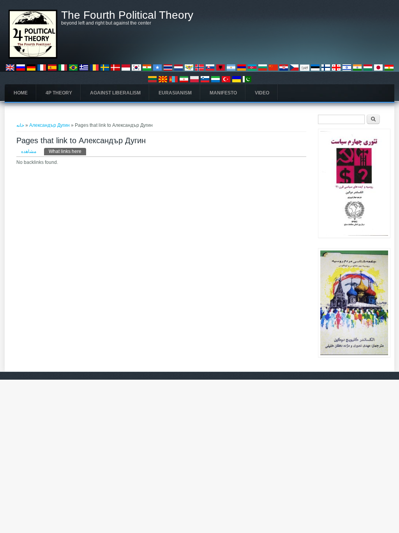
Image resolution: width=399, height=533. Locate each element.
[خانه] (33, 57)
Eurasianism (175, 93)
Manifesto (223, 93)
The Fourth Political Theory (127, 15)
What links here (67, 151)
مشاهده (28, 151)
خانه (20, 125)
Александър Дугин (49, 125)
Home (21, 93)
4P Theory (59, 93)
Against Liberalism (115, 93)
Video (262, 93)
